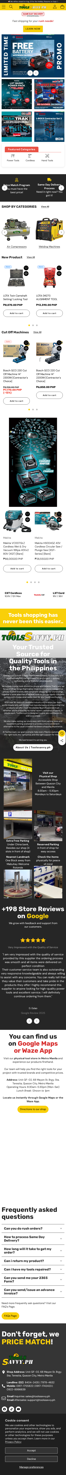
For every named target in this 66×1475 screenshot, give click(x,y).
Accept (31, 1450)
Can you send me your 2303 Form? (26, 1279)
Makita (7, 537)
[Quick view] (26, 273)
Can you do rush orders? (23, 1228)
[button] (62, 6)
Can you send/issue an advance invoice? (29, 1291)
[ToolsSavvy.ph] (33, 6)
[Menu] (3, 6)
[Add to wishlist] (26, 268)
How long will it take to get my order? (27, 1250)
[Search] (11, 6)
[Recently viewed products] (62, 733)
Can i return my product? (24, 1261)
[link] (45, 206)
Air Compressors (17, 246)
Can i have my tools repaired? (27, 1269)
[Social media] (62, 740)
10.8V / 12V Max (13, 596)
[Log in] (54, 6)
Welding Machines (49, 246)
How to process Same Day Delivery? (24, 1238)
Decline (31, 1459)
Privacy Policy (13, 1442)
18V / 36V (58, 596)
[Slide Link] (33, 55)
